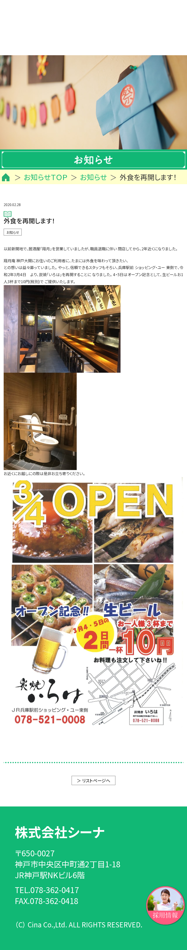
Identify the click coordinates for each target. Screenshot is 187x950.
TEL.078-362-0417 (47, 889)
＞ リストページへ (93, 780)
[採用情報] (165, 904)
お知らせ (12, 232)
